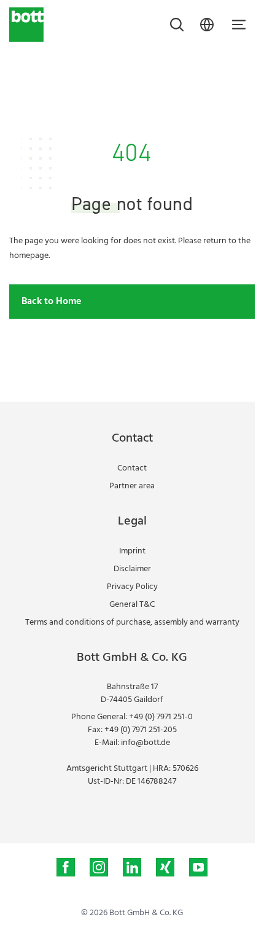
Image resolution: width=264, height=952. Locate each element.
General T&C (132, 605)
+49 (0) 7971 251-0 (161, 717)
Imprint (132, 551)
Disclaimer (132, 569)
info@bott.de (145, 742)
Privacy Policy (132, 587)
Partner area (132, 486)
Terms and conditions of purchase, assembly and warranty (132, 622)
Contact (132, 468)
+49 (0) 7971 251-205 (140, 730)
